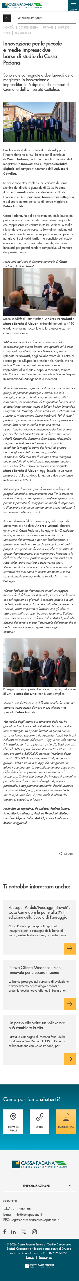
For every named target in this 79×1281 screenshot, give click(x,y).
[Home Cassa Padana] (22, 5)
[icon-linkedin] (13, 1231)
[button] (73, 5)
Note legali (45, 1257)
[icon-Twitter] (24, 1231)
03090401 (25, 1209)
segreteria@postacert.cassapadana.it (35, 1219)
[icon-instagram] (34, 1231)
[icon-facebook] (4, 1231)
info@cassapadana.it (28, 1214)
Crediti (30, 1257)
